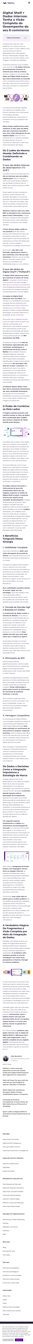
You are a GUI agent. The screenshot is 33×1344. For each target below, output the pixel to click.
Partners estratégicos (11, 1272)
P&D (4, 1234)
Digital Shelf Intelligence (12, 1143)
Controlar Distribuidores (12, 1195)
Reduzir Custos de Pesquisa (13, 1203)
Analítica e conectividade (12, 1275)
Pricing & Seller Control (11, 1147)
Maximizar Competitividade (13, 1191)
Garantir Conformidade (11, 1199)
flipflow (6, 1017)
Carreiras (6, 1314)
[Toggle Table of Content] (24, 37)
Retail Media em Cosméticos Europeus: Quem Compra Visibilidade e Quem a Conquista (15, 1092)
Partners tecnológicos (11, 1268)
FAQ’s (5, 1303)
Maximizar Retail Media (11, 1206)
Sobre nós (6, 1296)
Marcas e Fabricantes (10, 1163)
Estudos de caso (9, 1251)
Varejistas (6, 1167)
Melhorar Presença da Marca (13, 1188)
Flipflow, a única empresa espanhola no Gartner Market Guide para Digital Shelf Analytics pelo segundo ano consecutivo (16, 1072)
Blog (4, 1247)
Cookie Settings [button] (8, 1340)
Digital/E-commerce (10, 1227)
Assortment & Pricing (11, 1139)
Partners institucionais (11, 1279)
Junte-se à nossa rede (11, 1283)
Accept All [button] (19, 1340)
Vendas (5, 1223)
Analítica (6, 1230)
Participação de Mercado (12, 1184)
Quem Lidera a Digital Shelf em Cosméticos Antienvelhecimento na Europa (16, 1114)
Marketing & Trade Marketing (13, 1219)
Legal (5, 1299)
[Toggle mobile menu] (29, 3)
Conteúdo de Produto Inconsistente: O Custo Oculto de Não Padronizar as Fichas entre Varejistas (15, 1103)
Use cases (6, 1255)
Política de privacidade (11, 1307)
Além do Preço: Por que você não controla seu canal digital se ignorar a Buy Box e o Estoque (15, 1082)
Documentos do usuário (12, 1311)
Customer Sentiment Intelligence (15, 1150)
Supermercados (9, 1171)
